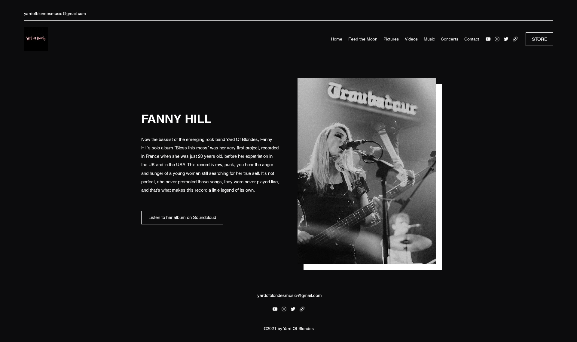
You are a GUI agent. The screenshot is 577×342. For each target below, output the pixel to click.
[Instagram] (497, 39)
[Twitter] (506, 39)
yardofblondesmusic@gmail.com (55, 13)
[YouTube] (488, 39)
